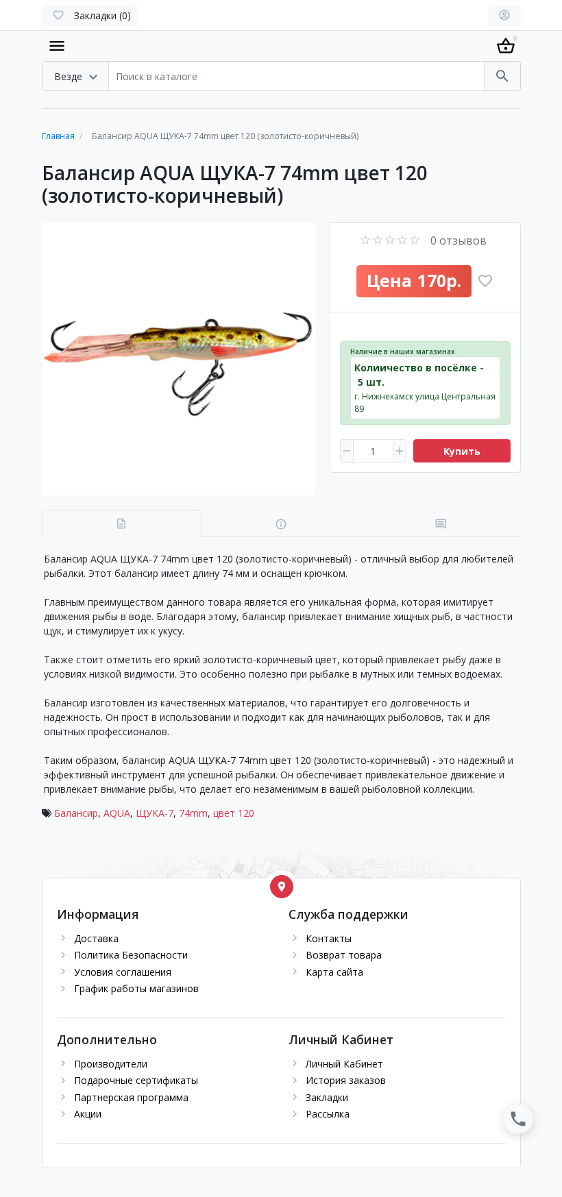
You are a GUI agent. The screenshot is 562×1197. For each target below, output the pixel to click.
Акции (87, 1113)
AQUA (116, 812)
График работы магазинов (136, 988)
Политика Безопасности (131, 954)
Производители (110, 1063)
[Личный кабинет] (504, 15)
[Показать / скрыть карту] (281, 886)
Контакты (329, 938)
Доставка (96, 938)
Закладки (327, 1097)
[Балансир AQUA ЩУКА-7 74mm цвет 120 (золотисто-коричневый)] (178, 358)
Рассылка (328, 1113)
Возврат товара (344, 954)
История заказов (346, 1080)
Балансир (76, 812)
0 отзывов (458, 240)
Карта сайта (334, 971)
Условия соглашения (122, 971)
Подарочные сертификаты (136, 1080)
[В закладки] (485, 281)
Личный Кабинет (344, 1063)
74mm (193, 812)
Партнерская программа (131, 1097)
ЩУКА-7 (154, 812)
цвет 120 (233, 812)
